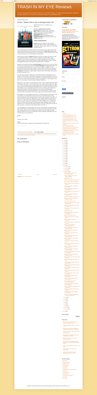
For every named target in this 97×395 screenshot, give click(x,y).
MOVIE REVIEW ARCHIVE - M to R (69, 117)
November (66, 168)
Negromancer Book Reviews (68, 132)
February (66, 307)
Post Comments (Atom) (27, 176)
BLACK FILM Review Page (68, 125)
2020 (64, 150)
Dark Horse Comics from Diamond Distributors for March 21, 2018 (69, 353)
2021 (64, 148)
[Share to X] (40, 132)
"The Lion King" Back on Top (69, 201)
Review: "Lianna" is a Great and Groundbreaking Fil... (70, 173)
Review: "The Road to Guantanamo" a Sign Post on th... (71, 247)
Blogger (68, 385)
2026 (64, 140)
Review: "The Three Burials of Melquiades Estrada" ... (70, 225)
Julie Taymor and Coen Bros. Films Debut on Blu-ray (71, 236)
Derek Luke (43, 133)
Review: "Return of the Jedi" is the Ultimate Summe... (70, 228)
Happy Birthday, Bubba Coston (70, 215)
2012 (64, 163)
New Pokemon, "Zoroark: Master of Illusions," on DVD (70, 199)
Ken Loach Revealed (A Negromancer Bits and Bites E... (71, 284)
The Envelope (65, 373)
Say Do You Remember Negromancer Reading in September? (71, 295)
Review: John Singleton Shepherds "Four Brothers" (71, 195)
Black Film (24, 133)
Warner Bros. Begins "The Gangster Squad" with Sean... (71, 249)
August (65, 297)
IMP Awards (65, 370)
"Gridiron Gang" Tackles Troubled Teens (72, 179)
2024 (64, 143)
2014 (64, 160)
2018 (64, 153)
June (65, 300)
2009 (21, 133)
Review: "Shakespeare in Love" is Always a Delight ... (70, 176)
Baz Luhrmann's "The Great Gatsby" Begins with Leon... (71, 255)
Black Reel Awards (66, 362)
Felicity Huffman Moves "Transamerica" (71, 196)
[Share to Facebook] (41, 132)
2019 (64, 151)
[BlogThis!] (38, 132)
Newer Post (20, 174)
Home (38, 174)
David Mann (39, 133)
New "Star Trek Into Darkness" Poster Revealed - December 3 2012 (70, 322)
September (66, 171)
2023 (64, 145)
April (65, 304)
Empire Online (66, 363)
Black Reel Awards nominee (31, 133)
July (65, 299)
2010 (64, 311)
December (66, 166)
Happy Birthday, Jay (68, 178)
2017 (64, 155)
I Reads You (65, 368)
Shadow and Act (66, 372)
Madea (47, 133)
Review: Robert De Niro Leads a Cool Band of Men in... (71, 189)
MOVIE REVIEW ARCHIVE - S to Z (69, 119)
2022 (64, 146)
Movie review (50, 133)
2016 (64, 156)
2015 (64, 158)
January (66, 309)
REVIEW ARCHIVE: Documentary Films (70, 127)
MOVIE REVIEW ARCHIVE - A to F (69, 115)
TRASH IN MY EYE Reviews (44, 6)
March (65, 305)
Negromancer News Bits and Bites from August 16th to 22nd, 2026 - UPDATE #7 (71, 329)
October (66, 169)
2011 (64, 165)
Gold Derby (65, 366)
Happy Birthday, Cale (68, 210)
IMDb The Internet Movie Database (69, 369)
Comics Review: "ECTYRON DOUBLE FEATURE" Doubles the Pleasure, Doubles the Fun (70, 31)
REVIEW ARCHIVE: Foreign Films (69, 128)
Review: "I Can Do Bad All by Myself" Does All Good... (71, 279)
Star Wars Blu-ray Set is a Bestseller (71, 181)
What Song (65, 378)
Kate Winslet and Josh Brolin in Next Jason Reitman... (71, 213)
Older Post (55, 174)
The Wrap (65, 376)
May (65, 302)
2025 (64, 141)
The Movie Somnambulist (68, 375)
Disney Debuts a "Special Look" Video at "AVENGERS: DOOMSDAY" (71, 335)
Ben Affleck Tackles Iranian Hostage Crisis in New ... (71, 292)
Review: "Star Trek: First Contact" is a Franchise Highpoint (70, 339)
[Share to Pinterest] (42, 132)
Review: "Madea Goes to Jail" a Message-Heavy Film (70, 281)
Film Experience (66, 365)
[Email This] (37, 132)
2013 (64, 161)
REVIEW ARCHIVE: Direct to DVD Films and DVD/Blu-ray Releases (70, 131)
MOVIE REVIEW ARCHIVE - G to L (69, 116)
